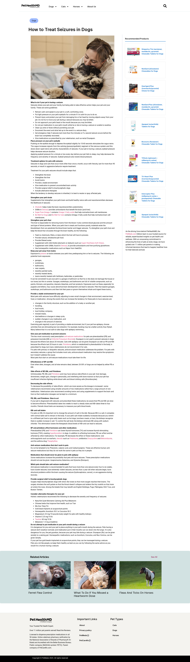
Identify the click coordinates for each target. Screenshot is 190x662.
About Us (91, 6)
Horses (76, 6)
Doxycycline (92, 438)
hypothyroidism (56, 433)
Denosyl (45, 210)
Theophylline (52, 441)
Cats (63, 6)
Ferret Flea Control (40, 592)
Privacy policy (85, 630)
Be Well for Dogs (41, 215)
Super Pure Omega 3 (43, 212)
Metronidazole (106, 438)
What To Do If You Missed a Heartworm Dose (91, 594)
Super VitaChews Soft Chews (92, 243)
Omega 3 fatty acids (66, 212)
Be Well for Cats (58, 215)
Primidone (67, 344)
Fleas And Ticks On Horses (136, 592)
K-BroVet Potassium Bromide (63, 339)
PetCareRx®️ (85, 640)
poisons (43, 254)
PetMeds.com (131, 234)
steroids (60, 438)
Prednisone (74, 438)
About (82, 625)
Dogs (51, 6)
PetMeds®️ (84, 635)
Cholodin (38, 207)
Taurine (38, 519)
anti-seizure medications (73, 336)
